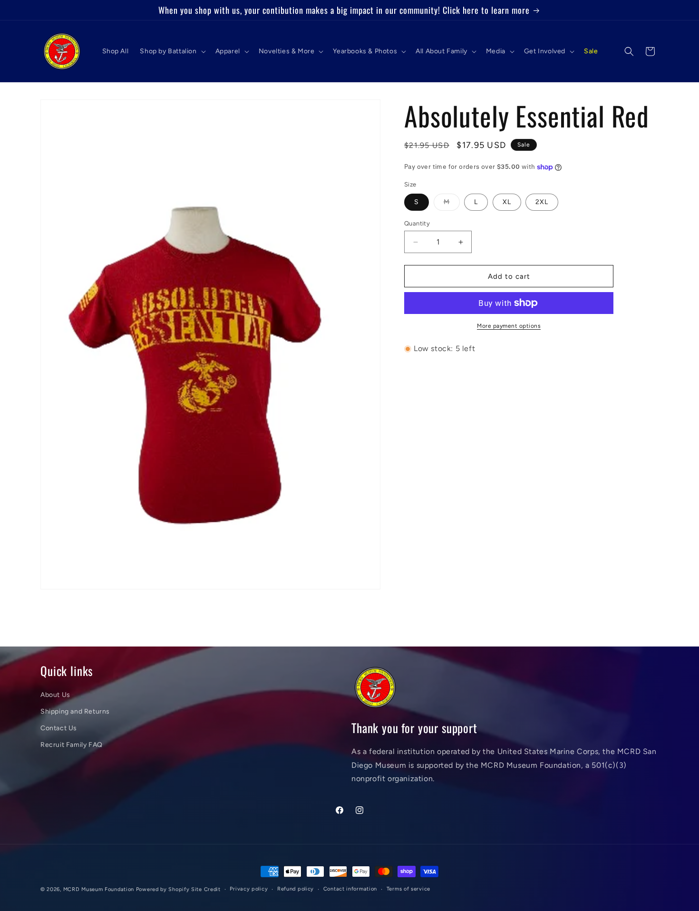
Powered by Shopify (163, 889)
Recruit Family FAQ (71, 745)
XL (507, 202)
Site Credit (206, 889)
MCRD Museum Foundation (98, 889)
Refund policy (295, 888)
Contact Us (58, 728)
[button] (171, 51)
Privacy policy (249, 888)
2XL (541, 202)
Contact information (350, 888)
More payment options (509, 326)
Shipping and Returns (75, 711)
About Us (55, 694)
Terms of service (408, 888)
